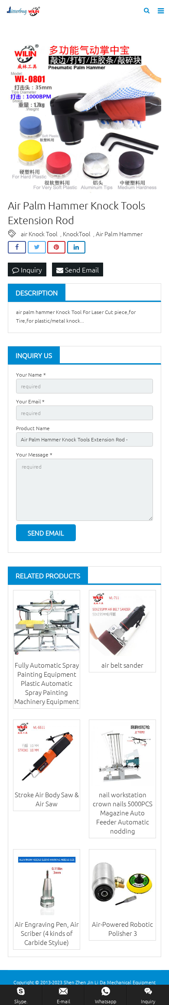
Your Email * (30, 401)
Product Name (33, 428)
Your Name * (31, 374)
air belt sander (122, 664)
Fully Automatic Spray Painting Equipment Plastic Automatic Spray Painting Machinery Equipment (46, 683)
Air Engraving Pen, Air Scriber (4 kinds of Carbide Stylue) (47, 933)
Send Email (81, 269)
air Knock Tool (39, 233)
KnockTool (77, 233)
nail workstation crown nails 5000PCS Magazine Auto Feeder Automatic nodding (123, 812)
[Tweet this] (37, 247)
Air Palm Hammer (119, 233)
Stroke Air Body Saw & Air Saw (47, 799)
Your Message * (34, 454)
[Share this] (17, 247)
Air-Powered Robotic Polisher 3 (122, 928)
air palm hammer (35, 311)
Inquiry (30, 269)
